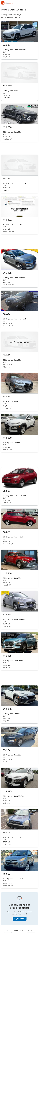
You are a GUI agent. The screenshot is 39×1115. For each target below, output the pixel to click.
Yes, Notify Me (20, 919)
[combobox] (13, 17)
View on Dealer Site (28, 610)
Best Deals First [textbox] (12, 17)
